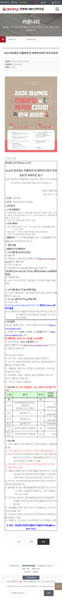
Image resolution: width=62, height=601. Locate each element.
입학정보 (14, 2)
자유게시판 (31, 39)
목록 (43, 541)
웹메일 (35, 571)
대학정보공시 (15, 565)
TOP (58, 586)
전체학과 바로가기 (18, 593)
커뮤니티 (12, 39)
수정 (18, 541)
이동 (48, 593)
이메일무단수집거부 (44, 565)
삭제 (31, 541)
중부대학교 (4, 2)
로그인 (57, 2)
